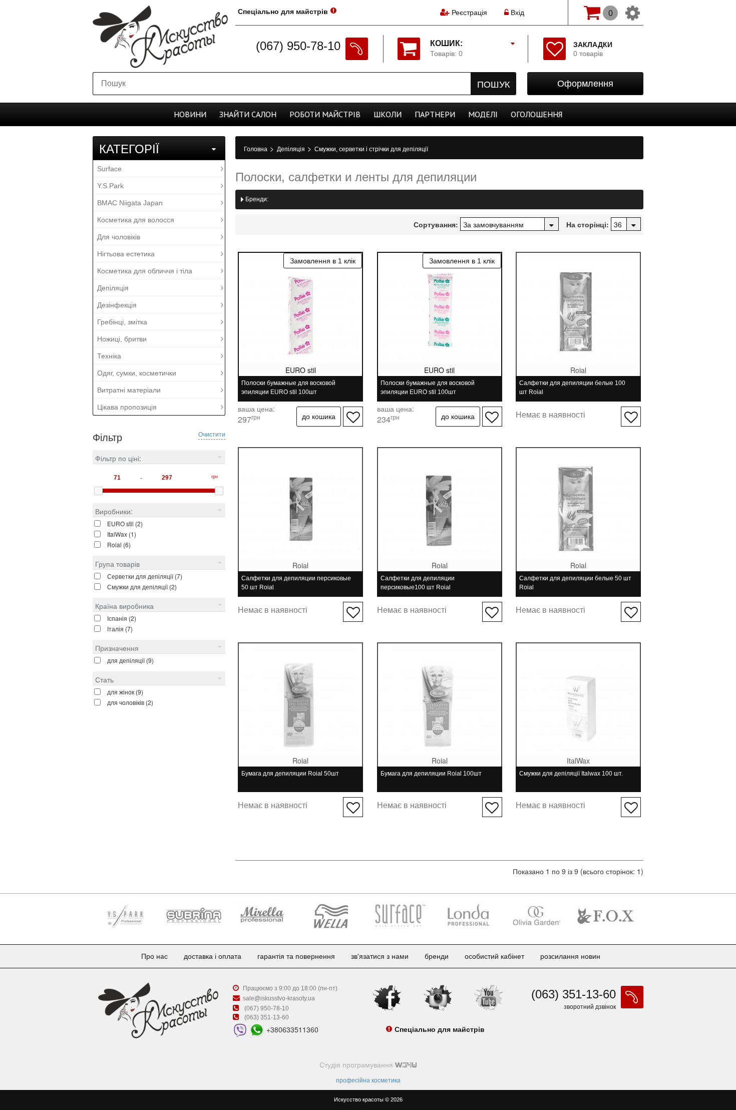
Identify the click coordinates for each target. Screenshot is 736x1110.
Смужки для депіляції (142, 586)
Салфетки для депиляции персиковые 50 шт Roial (296, 583)
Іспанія (121, 618)
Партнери (435, 114)
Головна (256, 149)
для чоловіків (130, 702)
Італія (120, 628)
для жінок (125, 691)
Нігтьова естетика (126, 254)
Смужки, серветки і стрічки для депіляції (371, 149)
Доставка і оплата (212, 956)
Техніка (109, 356)
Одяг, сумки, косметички (136, 373)
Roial (119, 544)
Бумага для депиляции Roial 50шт (290, 773)
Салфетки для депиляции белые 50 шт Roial (575, 583)
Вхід (516, 13)
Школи (388, 114)
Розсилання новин (570, 956)
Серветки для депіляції (144, 576)
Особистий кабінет (494, 956)
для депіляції (130, 660)
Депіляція (113, 288)
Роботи (324, 114)
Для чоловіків (118, 237)
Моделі (483, 114)
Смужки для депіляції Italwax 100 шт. (571, 773)
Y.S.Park (110, 186)
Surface (109, 169)
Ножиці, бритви (122, 339)
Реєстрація (469, 13)
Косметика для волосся (135, 220)
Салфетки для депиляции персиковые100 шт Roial (418, 583)
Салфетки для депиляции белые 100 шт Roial (572, 388)
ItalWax (121, 534)
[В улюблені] (353, 417)
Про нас (154, 956)
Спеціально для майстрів (283, 12)
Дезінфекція (117, 305)
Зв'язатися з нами (380, 956)
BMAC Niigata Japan (130, 203)
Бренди (437, 956)
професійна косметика (368, 1080)
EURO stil (125, 523)
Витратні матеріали (129, 390)
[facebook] (387, 997)
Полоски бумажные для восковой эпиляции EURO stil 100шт (288, 388)
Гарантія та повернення (296, 956)
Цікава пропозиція (127, 407)
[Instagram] (438, 997)
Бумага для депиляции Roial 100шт (431, 773)
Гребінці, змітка (122, 322)
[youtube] (488, 997)
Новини (190, 114)
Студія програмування (357, 1065)
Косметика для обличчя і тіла (144, 271)
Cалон (247, 114)
